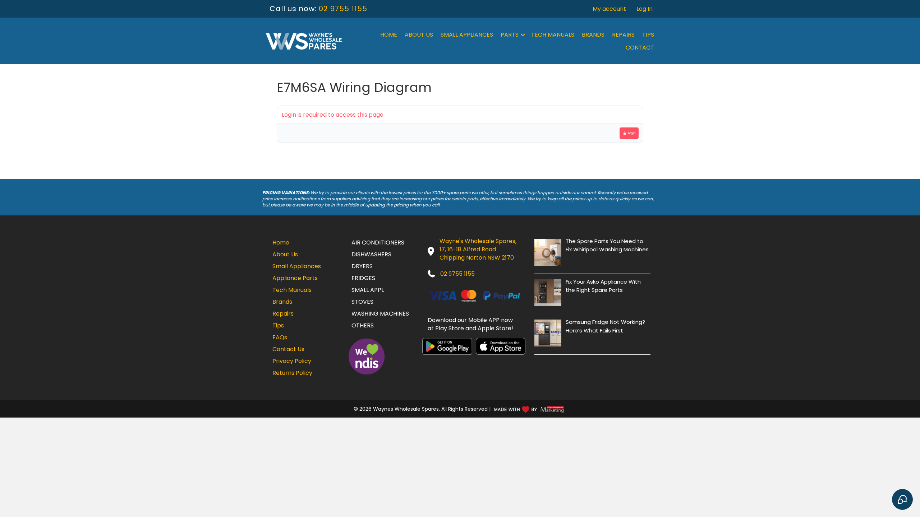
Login (631, 133)
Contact (640, 47)
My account (609, 9)
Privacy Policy (291, 361)
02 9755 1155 (343, 9)
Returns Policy (292, 373)
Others (362, 325)
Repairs (623, 35)
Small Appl (367, 290)
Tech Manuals (552, 35)
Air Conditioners (377, 242)
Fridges (363, 278)
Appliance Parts (295, 278)
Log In (644, 9)
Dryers (362, 266)
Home (388, 35)
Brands (593, 35)
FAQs (279, 337)
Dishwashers (371, 254)
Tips (648, 35)
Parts (510, 35)
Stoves (362, 302)
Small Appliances (467, 35)
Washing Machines (380, 313)
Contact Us (288, 349)
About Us (419, 35)
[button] (523, 34)
